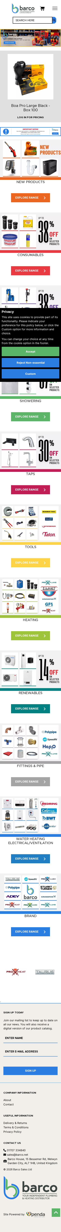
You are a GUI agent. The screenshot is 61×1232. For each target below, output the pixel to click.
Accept (30, 351)
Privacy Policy (12, 1131)
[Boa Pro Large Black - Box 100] (30, 76)
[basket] (42, 8)
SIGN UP (30, 1071)
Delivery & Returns (15, 1123)
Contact (8, 1104)
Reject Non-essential (31, 362)
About (7, 1100)
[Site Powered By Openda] (35, 1214)
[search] (54, 20)
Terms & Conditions (15, 1127)
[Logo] (23, 8)
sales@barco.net (17, 1154)
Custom (30, 373)
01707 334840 (16, 1150)
